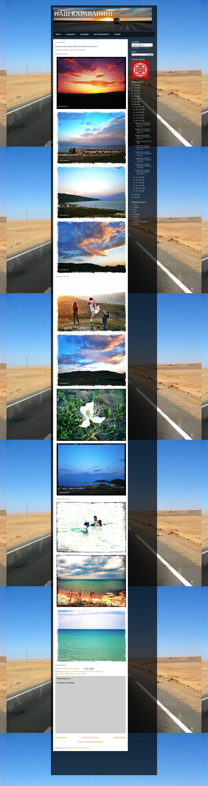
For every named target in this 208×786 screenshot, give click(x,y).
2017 (135, 93)
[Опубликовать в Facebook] (91, 669)
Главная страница (90, 737)
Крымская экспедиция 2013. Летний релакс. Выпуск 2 (143, 136)
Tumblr (135, 217)
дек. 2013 (139, 107)
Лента (58, 34)
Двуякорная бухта (67, 671)
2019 (135, 88)
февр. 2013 (139, 188)
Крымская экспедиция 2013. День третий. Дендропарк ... (142, 171)
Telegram (136, 207)
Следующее (60, 737)
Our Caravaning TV (101, 34)
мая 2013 (139, 180)
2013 (135, 104)
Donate (118, 34)
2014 (135, 101)
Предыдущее (120, 737)
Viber (135, 209)
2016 (135, 96)
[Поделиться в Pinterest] (93, 669)
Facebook (136, 219)
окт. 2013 (139, 112)
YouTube (136, 224)
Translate (147, 48)
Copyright (84, 34)
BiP (134, 212)
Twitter (135, 205)
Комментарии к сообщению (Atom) (78, 748)
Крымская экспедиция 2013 (83, 671)
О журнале (70, 34)
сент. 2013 (139, 115)
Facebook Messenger (140, 221)
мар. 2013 (139, 185)
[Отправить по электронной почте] (85, 669)
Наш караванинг (98, 671)
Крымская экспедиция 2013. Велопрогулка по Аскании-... (143, 153)
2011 (135, 197)
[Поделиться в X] (89, 669)
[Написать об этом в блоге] (87, 669)
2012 (135, 194)
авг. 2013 (139, 118)
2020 (135, 85)
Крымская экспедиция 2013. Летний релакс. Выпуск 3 (143, 130)
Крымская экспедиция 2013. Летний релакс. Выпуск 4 (143, 124)
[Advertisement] (138, 260)
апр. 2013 (139, 182)
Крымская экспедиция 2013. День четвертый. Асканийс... (143, 159)
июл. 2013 (139, 120)
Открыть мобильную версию (90, 742)
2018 (135, 90)
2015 (135, 99)
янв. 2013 (139, 191)
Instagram (136, 214)
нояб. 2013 (139, 109)
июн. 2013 (139, 177)
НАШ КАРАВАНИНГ (84, 14)
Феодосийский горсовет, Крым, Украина (73, 674)
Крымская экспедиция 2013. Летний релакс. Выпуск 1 (143, 147)
